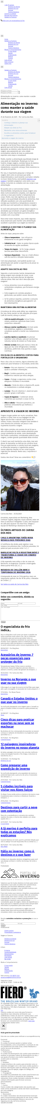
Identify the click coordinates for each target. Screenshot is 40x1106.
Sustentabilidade (10, 952)
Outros (10, 58)
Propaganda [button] (5, 1071)
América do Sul (13, 8)
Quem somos (9, 930)
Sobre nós (7, 63)
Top (2, 1010)
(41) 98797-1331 (15, 976)
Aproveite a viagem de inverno (13, 138)
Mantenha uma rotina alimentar (15, 130)
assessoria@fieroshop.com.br (11, 977)
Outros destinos (13, 77)
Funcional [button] (4, 1039)
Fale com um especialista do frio (13, 21)
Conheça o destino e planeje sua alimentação (16, 124)
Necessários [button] (5, 1092)
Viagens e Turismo (10, 17)
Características (6, 739)
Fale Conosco (8, 62)
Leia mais (31, 1021)
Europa (10, 10)
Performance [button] (5, 1050)
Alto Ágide (4, 846)
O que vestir (12, 80)
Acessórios (4, 650)
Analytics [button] (4, 1060)
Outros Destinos (13, 12)
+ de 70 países (9, 5)
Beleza (10, 56)
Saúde (10, 53)
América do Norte (14, 7)
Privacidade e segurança (12, 932)
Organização (12, 55)
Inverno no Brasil (10, 14)
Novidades (8, 955)
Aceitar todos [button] (15, 1023)
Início (6, 39)
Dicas (2, 715)
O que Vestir (12, 51)
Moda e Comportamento (12, 49)
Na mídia (7, 959)
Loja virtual (8, 60)
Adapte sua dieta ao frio (13, 128)
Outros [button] (3, 1083)
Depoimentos (9, 954)
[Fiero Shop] (20, 1002)
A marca (7, 950)
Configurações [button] (5, 1023)
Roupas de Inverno (10, 15)
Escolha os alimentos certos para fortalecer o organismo (20, 134)
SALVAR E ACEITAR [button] (6, 1103)
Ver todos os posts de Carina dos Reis (14, 584)
